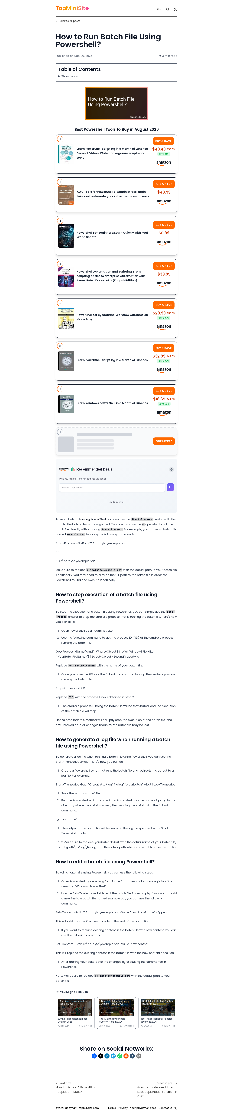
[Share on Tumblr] (132, 1055)
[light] (175, 9)
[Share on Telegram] (113, 1055)
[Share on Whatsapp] (119, 1055)
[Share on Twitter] (100, 1055)
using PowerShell (94, 519)
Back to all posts (69, 21)
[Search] (168, 9)
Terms (112, 1108)
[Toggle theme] (171, 469)
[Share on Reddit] (126, 1055)
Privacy (123, 1108)
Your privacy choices (143, 1108)
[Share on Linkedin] (107, 1055)
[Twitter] (175, 1108)
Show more (69, 76)
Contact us (165, 1108)
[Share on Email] (138, 1055)
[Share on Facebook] (94, 1055)
